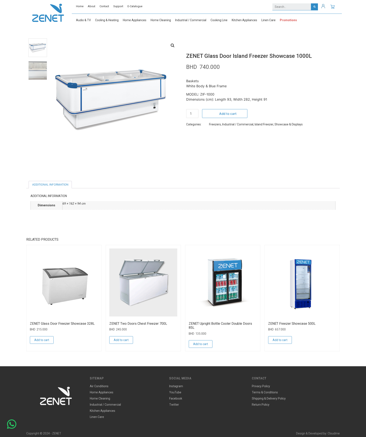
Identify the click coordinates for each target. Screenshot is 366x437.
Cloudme (334, 433)
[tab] (50, 185)
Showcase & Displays (288, 124)
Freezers (215, 124)
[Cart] (332, 6)
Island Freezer (264, 124)
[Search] (314, 6)
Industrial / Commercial (237, 124)
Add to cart (228, 114)
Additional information (50, 184)
